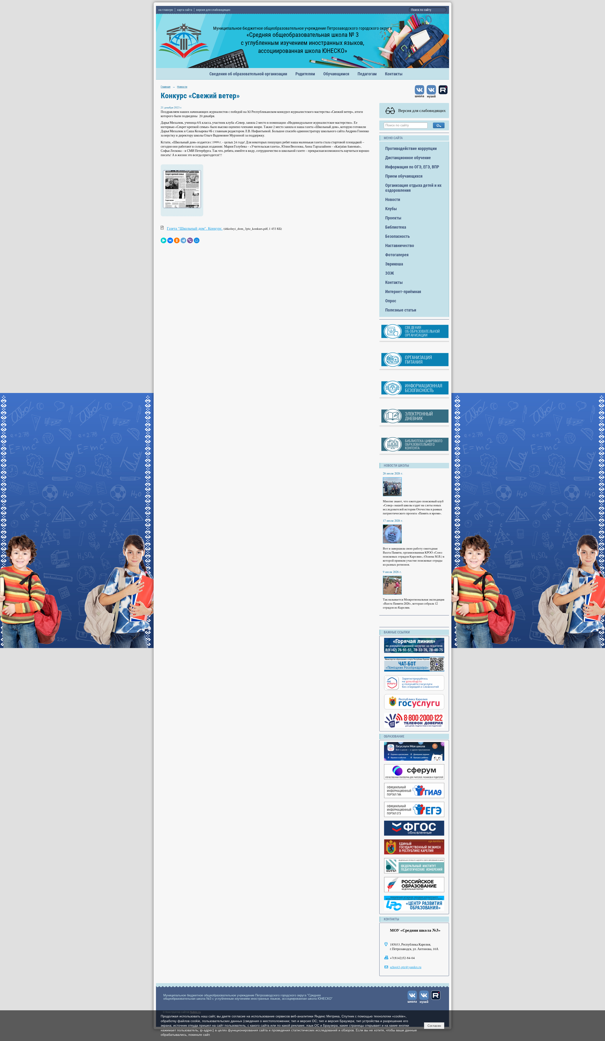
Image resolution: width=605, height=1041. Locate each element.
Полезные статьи (400, 309)
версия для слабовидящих (213, 10)
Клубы (391, 208)
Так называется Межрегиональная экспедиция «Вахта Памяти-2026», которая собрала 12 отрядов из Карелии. (413, 603)
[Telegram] (183, 240)
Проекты (393, 217)
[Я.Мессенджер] (163, 240)
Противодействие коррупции (411, 148)
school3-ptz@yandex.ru (405, 967)
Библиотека (395, 227)
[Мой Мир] (196, 240)
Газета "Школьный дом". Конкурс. (195, 228)
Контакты (393, 73)
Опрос (390, 300)
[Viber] (190, 240)
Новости (182, 86)
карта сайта (184, 10)
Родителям (305, 73)
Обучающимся (336, 73)
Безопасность (397, 236)
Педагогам (367, 73)
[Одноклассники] (177, 240)
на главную (165, 10)
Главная (165, 86)
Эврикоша (394, 263)
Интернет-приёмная (403, 291)
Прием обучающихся (404, 176)
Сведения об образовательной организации (248, 73)
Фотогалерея (397, 254)
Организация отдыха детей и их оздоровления (413, 188)
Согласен (434, 1026)
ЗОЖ (389, 273)
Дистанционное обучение (408, 157)
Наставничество (399, 245)
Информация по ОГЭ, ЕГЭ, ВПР (412, 166)
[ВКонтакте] (170, 240)
